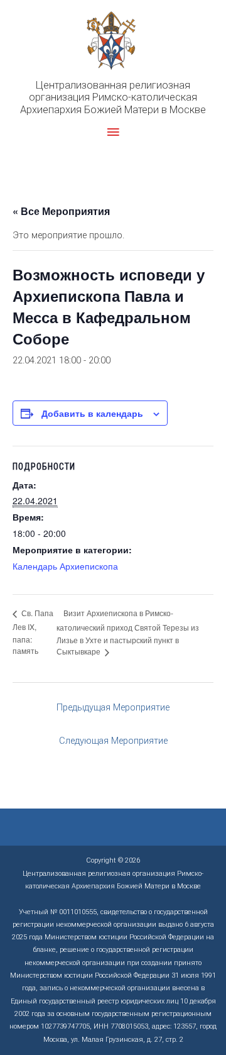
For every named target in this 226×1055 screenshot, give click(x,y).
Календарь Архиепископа (65, 566)
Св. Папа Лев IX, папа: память (33, 631)
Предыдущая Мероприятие (113, 707)
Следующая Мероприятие (113, 740)
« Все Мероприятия (61, 211)
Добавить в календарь (92, 413)
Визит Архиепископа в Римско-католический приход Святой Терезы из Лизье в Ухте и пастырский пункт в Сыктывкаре (127, 632)
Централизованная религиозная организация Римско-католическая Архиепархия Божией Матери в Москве (113, 97)
